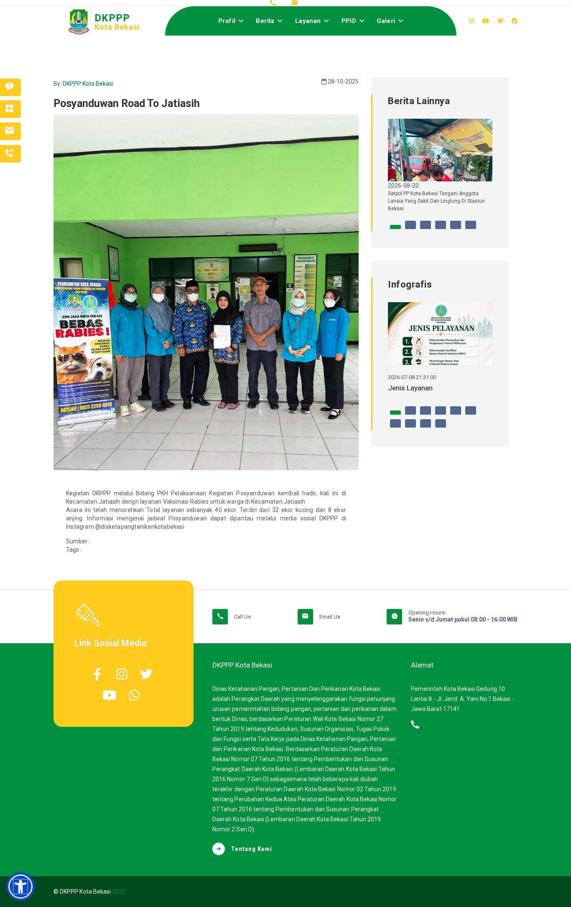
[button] (20, 886)
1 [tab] (395, 229)
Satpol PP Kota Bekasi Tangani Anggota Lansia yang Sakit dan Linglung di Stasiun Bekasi (436, 201)
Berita (265, 21)
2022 (118, 891)
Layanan (308, 21)
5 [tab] (455, 229)
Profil (226, 21)
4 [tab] (440, 229)
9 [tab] (425, 427)
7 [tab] (395, 427)
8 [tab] (410, 427)
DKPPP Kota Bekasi (88, 83)
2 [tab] (410, 229)
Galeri (386, 21)
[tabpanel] (440, 169)
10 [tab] (440, 427)
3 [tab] (425, 229)
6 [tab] (470, 229)
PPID (349, 21)
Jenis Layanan (410, 388)
